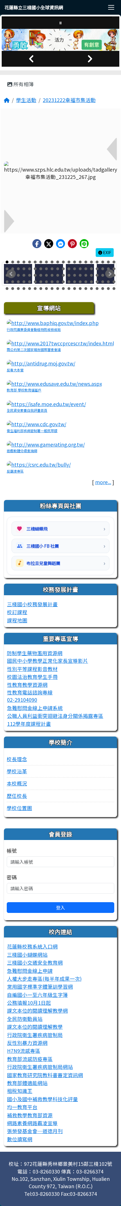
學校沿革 (17, 771)
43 (18, 275)
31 (63, 268)
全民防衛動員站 (24, 1018)
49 (52, 275)
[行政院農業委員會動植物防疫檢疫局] (53, 322)
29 (52, 268)
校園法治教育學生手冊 (32, 676)
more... (103, 482)
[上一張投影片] (31, 59)
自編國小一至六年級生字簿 (37, 994)
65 (29, 281)
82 (12, 288)
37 (97, 268)
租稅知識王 (19, 1090)
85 (29, 288)
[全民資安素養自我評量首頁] (46, 403)
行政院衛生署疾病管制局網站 (40, 1066)
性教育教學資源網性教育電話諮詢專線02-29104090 (30, 692)
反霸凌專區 (15, 471)
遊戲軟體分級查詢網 (22, 450)
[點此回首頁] (60, 40)
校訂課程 (17, 612)
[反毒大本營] (41, 362)
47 (40, 275)
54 (80, 275)
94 (80, 288)
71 (63, 281)
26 (35, 268)
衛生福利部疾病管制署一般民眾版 (32, 430)
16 (91, 262)
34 (80, 268)
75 (85, 281)
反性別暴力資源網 (27, 1042)
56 (91, 275)
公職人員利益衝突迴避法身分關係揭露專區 (55, 715)
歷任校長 (17, 795)
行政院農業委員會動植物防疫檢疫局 (34, 329)
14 (80, 262)
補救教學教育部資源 (30, 1115)
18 (102, 262)
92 (69, 288)
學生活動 (26, 99)
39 (108, 268)
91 (63, 288)
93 (74, 288)
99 (108, 288)
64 (24, 281)
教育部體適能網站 (27, 1082)
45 (29, 275)
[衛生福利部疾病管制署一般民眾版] (36, 423)
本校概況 (17, 783)
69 (52, 281)
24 (24, 268)
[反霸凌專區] (39, 463)
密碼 (12, 877)
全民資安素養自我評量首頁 (27, 410)
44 (24, 275)
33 (74, 268)
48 (46, 275)
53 (74, 275)
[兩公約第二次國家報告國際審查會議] (60, 342)
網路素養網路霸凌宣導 (32, 1123)
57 (97, 275)
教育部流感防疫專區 (30, 1058)
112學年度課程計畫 (29, 723)
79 (108, 281)
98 (102, 288)
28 (46, 268)
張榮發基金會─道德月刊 (35, 1130)
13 (74, 262)
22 (12, 268)
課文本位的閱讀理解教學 (35, 1026)
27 (40, 268)
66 (35, 281)
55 (85, 275)
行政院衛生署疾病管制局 (35, 1034)
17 (97, 262)
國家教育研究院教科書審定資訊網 (45, 1075)
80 (114, 281)
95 (85, 288)
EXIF (106, 252)
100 (114, 288)
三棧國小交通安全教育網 (35, 962)
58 (102, 275)
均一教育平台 (22, 1106)
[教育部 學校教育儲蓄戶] (54, 383)
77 (97, 281)
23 (18, 268)
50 (57, 275)
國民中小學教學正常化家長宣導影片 (47, 660)
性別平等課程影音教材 (32, 668)
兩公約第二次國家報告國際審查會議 (34, 349)
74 (80, 281)
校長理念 (17, 759)
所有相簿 (23, 84)
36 (91, 268)
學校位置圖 (19, 807)
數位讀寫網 (19, 1139)
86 (35, 288)
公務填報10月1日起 (29, 1002)
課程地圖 (17, 620)
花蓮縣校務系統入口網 (32, 946)
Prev (11, 273)
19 (108, 262)
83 (18, 288)
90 (57, 288)
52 (69, 275)
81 (7, 288)
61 (7, 281)
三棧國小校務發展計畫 (32, 604)
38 (102, 268)
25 (29, 268)
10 (57, 262)
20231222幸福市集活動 (69, 99)
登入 (60, 907)
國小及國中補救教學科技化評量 (42, 1099)
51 (63, 275)
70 (57, 281)
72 (69, 281)
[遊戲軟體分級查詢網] (46, 443)
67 (40, 281)
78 (102, 281)
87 (40, 288)
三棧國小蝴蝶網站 (27, 954)
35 (85, 268)
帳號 (12, 850)
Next (109, 273)
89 (52, 288)
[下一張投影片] (89, 59)
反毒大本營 (15, 369)
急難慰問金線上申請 (30, 970)
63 (18, 281)
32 (69, 268)
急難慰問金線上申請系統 (35, 707)
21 (7, 268)
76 (91, 281)
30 (57, 268)
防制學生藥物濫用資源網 (34, 653)
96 (91, 288)
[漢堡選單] (111, 7)
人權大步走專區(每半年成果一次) (44, 978)
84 (24, 288)
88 (46, 288)
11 (63, 262)
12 (69, 262)
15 (85, 262)
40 (114, 268)
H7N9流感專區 (23, 1050)
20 (114, 262)
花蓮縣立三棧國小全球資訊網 (34, 7)
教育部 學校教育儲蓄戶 (24, 389)
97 (97, 288)
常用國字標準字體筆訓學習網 (40, 986)
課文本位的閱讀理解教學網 (37, 1010)
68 (46, 281)
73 (74, 281)
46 (35, 275)
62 (12, 281)
